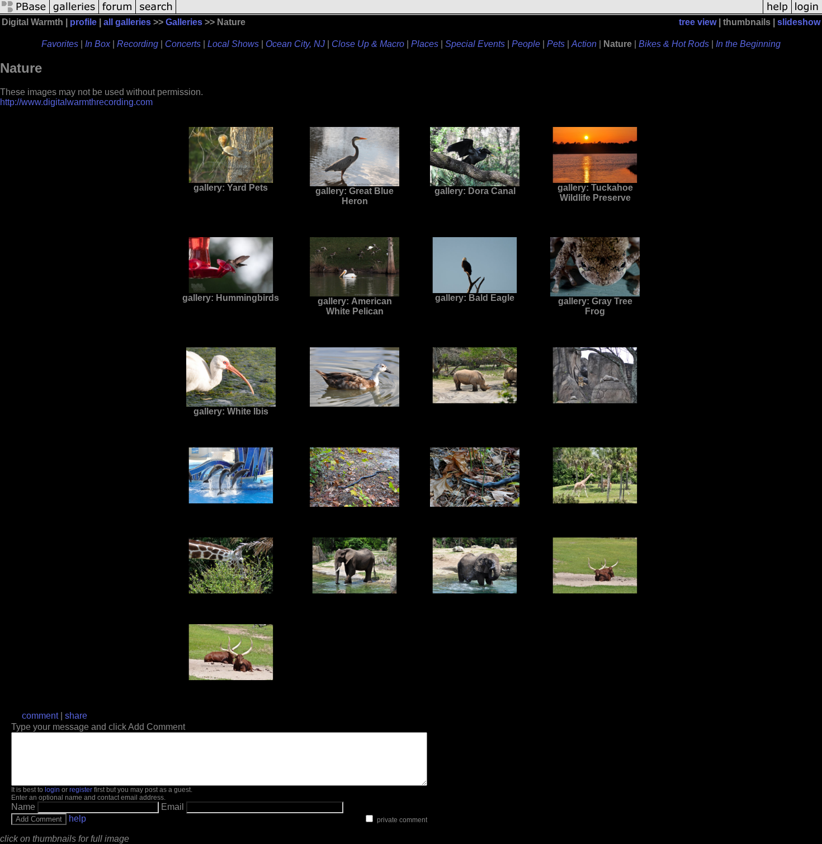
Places (424, 44)
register (80, 790)
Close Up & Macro (368, 44)
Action (584, 44)
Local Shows (233, 44)
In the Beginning (748, 44)
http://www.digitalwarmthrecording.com (76, 102)
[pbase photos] (25, 12)
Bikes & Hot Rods (674, 44)
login (52, 790)
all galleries (127, 22)
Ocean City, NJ (295, 44)
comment (40, 715)
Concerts (183, 44)
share (76, 715)
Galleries (184, 22)
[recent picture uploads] (74, 12)
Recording (137, 44)
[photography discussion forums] (117, 12)
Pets (556, 44)
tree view (697, 22)
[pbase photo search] (156, 12)
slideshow (798, 22)
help (77, 818)
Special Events (475, 44)
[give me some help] (777, 12)
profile (83, 22)
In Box (97, 44)
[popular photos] (469, 12)
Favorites (59, 44)
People (526, 44)
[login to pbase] (807, 12)
